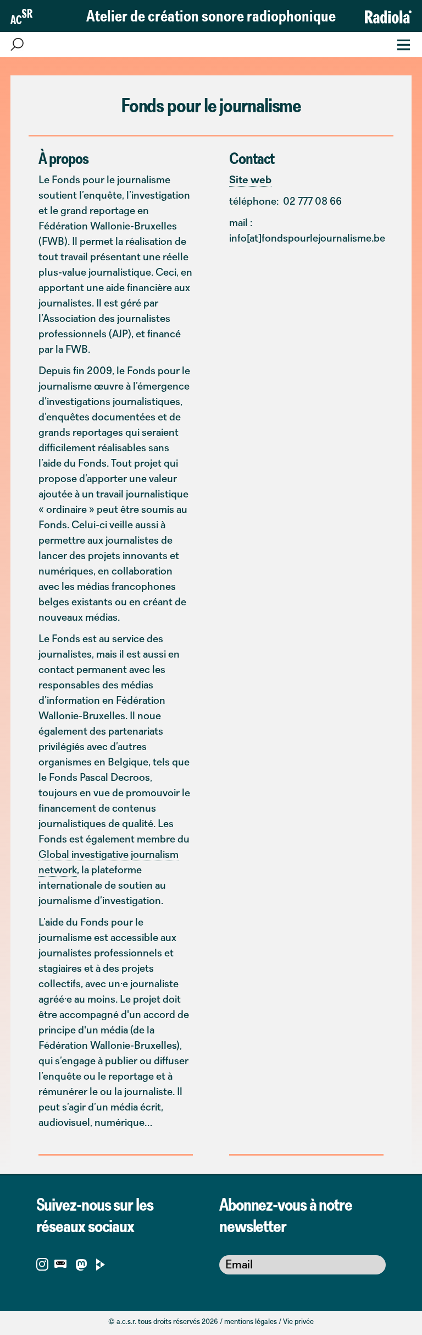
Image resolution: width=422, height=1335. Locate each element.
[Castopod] (60, 1263)
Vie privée (298, 1321)
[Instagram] (42, 1263)
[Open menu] (400, 43)
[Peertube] (101, 1263)
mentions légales (250, 1321)
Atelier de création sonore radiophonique (211, 15)
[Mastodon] (81, 1266)
